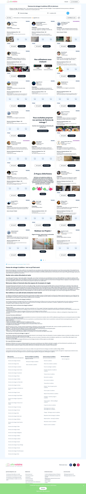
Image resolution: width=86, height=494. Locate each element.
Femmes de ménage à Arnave (14, 447)
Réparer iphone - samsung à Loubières (51, 418)
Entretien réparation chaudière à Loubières (50, 370)
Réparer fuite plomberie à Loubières (51, 393)
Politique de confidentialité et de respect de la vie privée (52, 476)
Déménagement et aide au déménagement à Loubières (49, 409)
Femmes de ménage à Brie (13, 413)
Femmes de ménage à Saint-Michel (15, 395)
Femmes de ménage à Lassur (14, 392)
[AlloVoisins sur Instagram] (78, 465)
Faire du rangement (65, 359)
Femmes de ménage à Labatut (14, 438)
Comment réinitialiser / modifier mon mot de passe (14, 479)
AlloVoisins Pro (28, 477)
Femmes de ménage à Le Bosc (14, 385)
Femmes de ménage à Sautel (14, 441)
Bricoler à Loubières (48, 360)
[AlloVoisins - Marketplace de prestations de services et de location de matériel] (12, 2)
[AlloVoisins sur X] (74, 465)
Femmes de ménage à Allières (14, 435)
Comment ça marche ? (29, 475)
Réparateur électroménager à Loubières (52, 415)
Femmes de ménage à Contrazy (14, 407)
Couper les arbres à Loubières (50, 405)
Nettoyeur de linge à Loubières (32, 361)
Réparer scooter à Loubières (49, 424)
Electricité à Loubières (48, 377)
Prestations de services (11, 264)
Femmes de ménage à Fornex (14, 410)
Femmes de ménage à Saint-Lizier (15, 416)
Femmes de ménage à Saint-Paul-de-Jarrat (15, 423)
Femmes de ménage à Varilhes (14, 379)
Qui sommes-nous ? (29, 474)
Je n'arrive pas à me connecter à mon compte (14, 475)
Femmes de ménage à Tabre (14, 426)
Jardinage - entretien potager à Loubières (50, 397)
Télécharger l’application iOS (69, 474)
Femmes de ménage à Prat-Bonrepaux (15, 451)
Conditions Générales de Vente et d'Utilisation (52, 474)
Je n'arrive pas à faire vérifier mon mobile (13, 474)
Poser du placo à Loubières (49, 390)
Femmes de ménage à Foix (13, 363)
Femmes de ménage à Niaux (14, 376)
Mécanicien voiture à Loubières (50, 421)
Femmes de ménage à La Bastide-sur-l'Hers (15, 389)
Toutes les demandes (29, 478)
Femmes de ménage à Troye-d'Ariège (15, 444)
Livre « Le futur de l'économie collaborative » (33, 481)
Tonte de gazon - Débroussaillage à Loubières (51, 401)
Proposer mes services (29, 480)
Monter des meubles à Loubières (50, 363)
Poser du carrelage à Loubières (50, 366)
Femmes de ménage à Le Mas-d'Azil (15, 382)
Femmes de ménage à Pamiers (14, 360)
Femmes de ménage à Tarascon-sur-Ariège (15, 403)
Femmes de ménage (19, 264)
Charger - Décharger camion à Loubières (52, 412)
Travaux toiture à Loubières (49, 374)
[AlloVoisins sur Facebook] (70, 465)
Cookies (46, 482)
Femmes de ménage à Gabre (14, 429)
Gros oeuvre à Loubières (49, 380)
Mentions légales (47, 480)
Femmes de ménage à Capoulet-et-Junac (15, 399)
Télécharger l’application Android (69, 475)
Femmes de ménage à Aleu (13, 454)
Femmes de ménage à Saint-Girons (15, 369)
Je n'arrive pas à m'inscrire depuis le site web (13, 477)
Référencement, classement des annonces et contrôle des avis (52, 479)
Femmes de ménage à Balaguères (15, 432)
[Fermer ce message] (84, 485)
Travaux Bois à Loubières (49, 383)
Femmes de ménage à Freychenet (15, 373)
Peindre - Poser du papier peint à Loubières (50, 387)
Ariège (25, 264)
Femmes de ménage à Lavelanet (14, 366)
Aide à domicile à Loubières (31, 364)
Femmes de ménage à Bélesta (14, 419)
